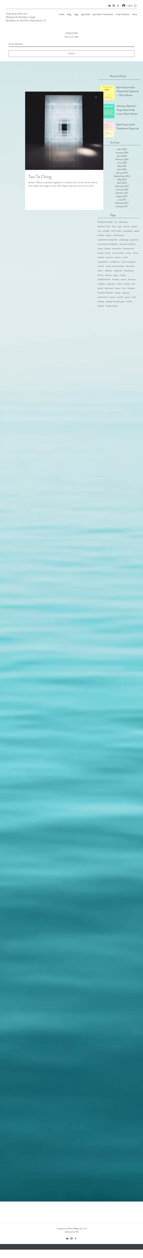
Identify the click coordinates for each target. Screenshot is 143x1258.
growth (120, 297)
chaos (135, 253)
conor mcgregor (128, 261)
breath (100, 253)
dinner (100, 275)
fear (133, 284)
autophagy (123, 239)
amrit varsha (116, 231)
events (123, 279)
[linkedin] (109, 5)
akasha (134, 226)
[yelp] (117, 5)
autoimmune (118, 235)
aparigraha (128, 231)
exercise (131, 279)
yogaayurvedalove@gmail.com (72, 1228)
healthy (101, 306)
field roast (109, 288)
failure (120, 284)
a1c (115, 222)
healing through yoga (115, 301)
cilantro (118, 257)
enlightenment (104, 279)
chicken (101, 257)
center (128, 253)
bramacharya (128, 248)
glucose (125, 292)
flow (124, 288)
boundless (116, 248)
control (101, 266)
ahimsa (127, 226)
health (129, 301)
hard (134, 297)
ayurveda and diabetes (108, 244)
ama (99, 231)
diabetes (108, 270)
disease (108, 275)
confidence (115, 261)
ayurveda (134, 239)
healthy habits (112, 306)
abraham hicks (104, 226)
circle (125, 257)
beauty (108, 248)
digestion (118, 270)
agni (120, 226)
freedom (131, 288)
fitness (118, 288)
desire (100, 270)
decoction (130, 266)
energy (122, 275)
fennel (100, 288)
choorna (109, 257)
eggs (115, 275)
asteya (108, 235)
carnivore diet (118, 253)
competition (103, 261)
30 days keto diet (105, 222)
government (103, 297)
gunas (127, 297)
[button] (135, 5)
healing (101, 301)
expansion (111, 284)
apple (136, 231)
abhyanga (123, 222)
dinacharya (128, 270)
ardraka (101, 235)
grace (112, 297)
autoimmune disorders (107, 239)
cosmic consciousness (114, 266)
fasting (127, 284)
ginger (118, 292)
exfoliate (101, 284)
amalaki (106, 231)
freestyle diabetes (105, 292)
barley (100, 248)
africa (114, 226)
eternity (115, 279)
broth (107, 253)
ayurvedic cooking (127, 244)
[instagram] (113, 5)
